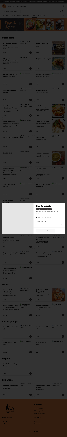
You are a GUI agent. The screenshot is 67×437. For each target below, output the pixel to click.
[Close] (62, 205)
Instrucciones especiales (43, 218)
